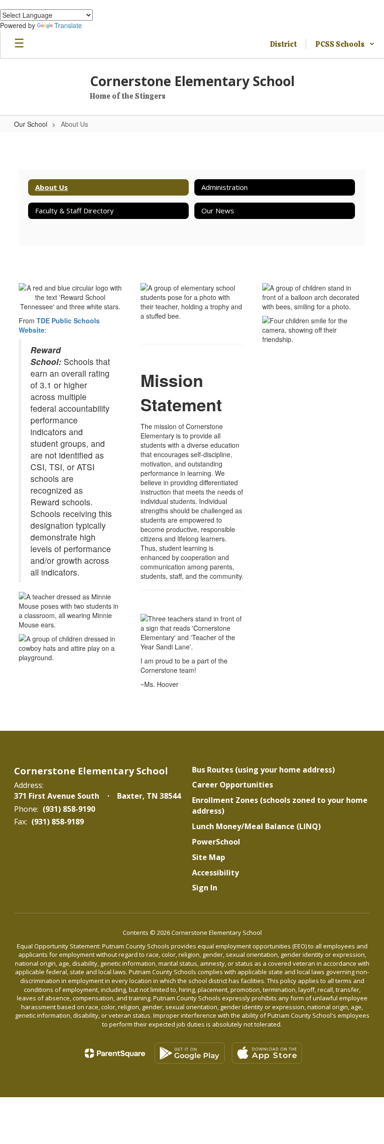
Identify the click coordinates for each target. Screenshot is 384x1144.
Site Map (208, 857)
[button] (345, 44)
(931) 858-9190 (69, 809)
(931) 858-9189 (57, 821)
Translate (68, 25)
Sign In (204, 887)
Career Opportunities (232, 785)
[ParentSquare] (115, 1053)
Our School (30, 124)
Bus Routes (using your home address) (263, 770)
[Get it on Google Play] (190, 1053)
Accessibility (215, 872)
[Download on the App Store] (267, 1053)
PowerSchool (216, 842)
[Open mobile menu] (19, 44)
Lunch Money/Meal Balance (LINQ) (256, 826)
